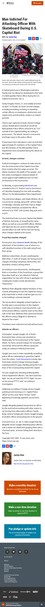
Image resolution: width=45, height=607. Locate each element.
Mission (6, 564)
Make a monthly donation (22, 485)
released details (23, 242)
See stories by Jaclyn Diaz (23, 464)
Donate (38, 3)
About (6, 561)
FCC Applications (9, 578)
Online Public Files (10, 580)
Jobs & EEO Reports (10, 582)
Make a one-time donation (22, 507)
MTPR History (8, 566)
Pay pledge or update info (22, 528)
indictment (28, 185)
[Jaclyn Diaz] (7, 458)
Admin (6, 571)
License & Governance (11, 575)
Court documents (23, 359)
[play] (3, 604)
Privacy (6, 569)
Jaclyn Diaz (13, 37)
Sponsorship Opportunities (13, 568)
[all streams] (42, 604)
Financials (7, 577)
